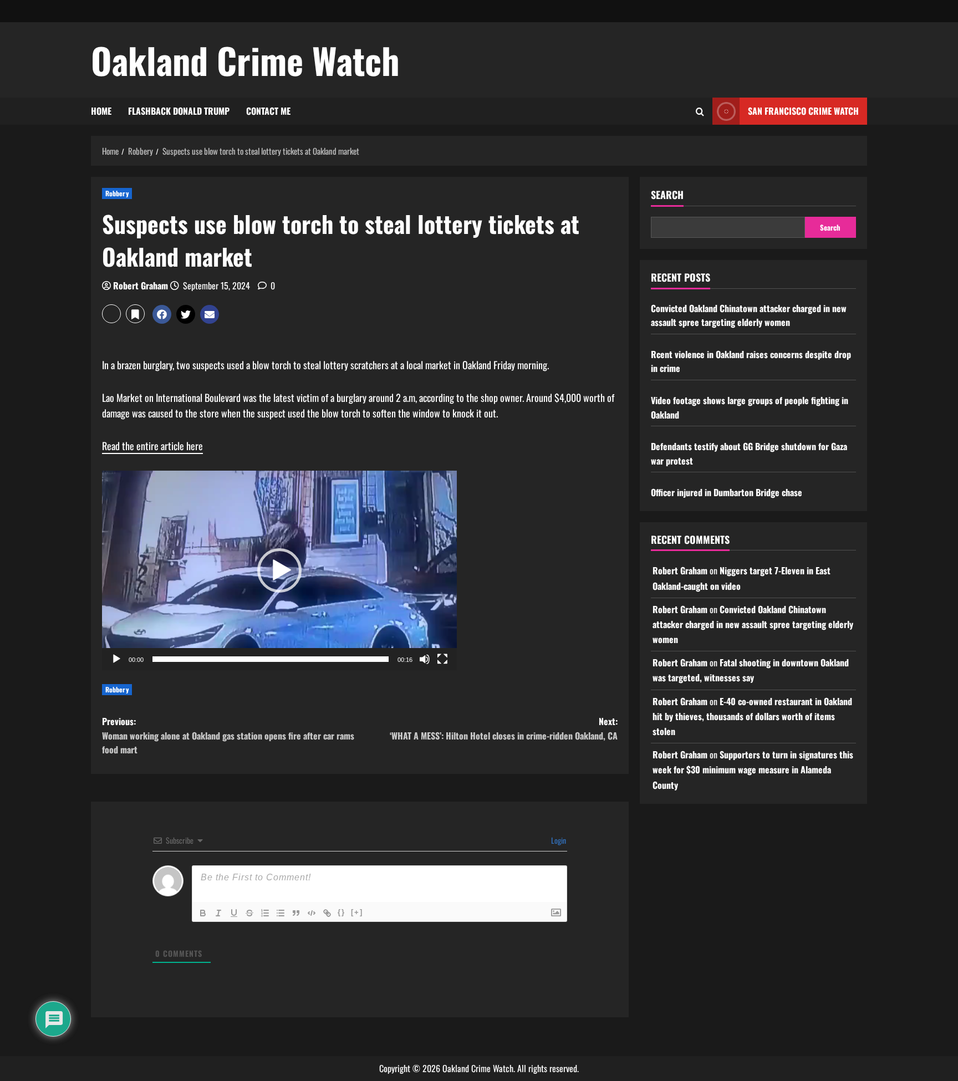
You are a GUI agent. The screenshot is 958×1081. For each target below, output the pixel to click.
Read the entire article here (152, 445)
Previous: (228, 735)
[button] (111, 313)
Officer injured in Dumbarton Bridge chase (726, 492)
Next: (504, 728)
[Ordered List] (265, 913)
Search (667, 195)
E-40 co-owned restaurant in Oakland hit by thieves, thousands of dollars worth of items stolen (752, 716)
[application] (279, 570)
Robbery (117, 193)
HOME (101, 111)
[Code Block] (311, 913)
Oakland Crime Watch (245, 60)
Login (557, 840)
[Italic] (218, 913)
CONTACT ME (268, 111)
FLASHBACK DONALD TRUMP (179, 111)
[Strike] (249, 913)
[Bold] (203, 913)
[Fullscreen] (442, 659)
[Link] (327, 913)
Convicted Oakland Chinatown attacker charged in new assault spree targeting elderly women (749, 315)
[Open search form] (700, 111)
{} (341, 912)
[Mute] (424, 659)
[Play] (116, 659)
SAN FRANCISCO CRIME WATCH (803, 111)
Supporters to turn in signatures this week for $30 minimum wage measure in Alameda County (753, 769)
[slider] (270, 659)
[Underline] (234, 913)
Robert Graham (140, 285)
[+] (357, 912)
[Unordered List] (280, 913)
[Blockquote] (296, 913)
